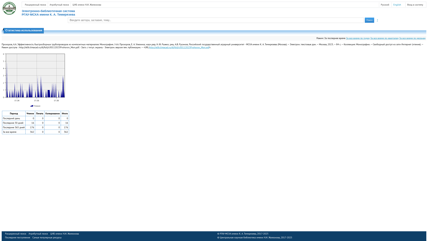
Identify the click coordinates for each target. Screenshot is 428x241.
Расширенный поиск (35, 4)
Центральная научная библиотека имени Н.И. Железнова (250, 237)
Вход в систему (415, 4)
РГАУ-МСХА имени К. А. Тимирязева (238, 233)
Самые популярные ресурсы (47, 237)
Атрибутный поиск (59, 4)
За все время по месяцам (412, 38)
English (397, 4)
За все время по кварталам (384, 38)
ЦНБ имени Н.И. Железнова (87, 4)
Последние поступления (17, 237)
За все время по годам (358, 38)
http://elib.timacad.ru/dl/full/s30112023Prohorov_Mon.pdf (179, 47)
